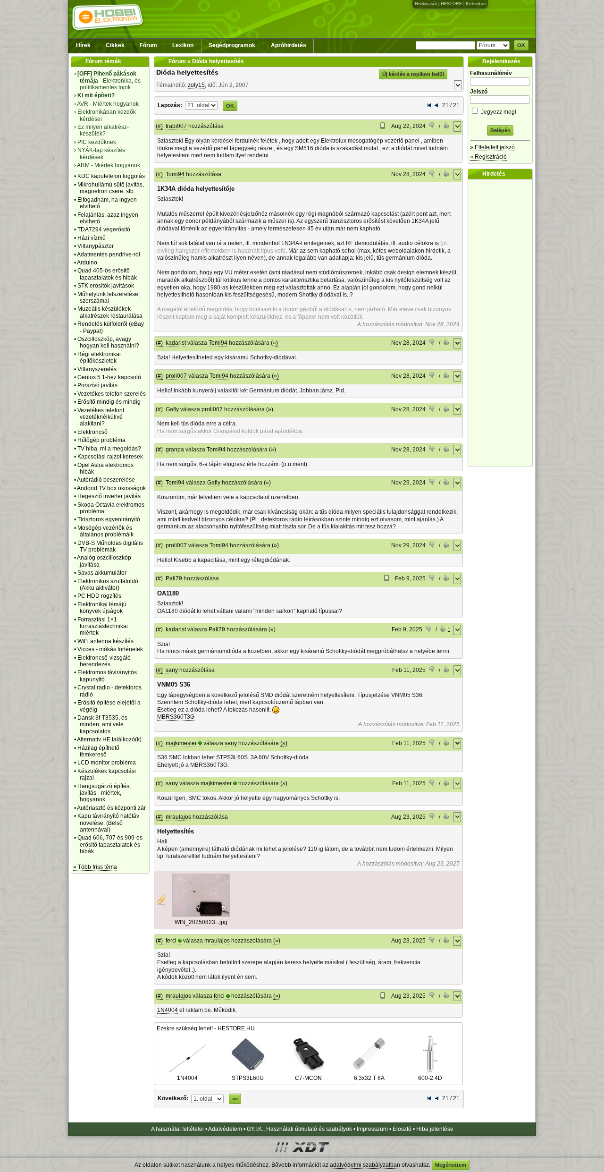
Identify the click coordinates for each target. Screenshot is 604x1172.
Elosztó (402, 1129)
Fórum (148, 45)
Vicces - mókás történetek (110, 649)
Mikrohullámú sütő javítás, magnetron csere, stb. (110, 188)
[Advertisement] (502, 323)
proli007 (176, 376)
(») (274, 343)
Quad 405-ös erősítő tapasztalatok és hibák (107, 273)
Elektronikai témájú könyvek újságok (101, 607)
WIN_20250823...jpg (201, 922)
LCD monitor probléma (106, 762)
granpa (175, 449)
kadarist (176, 343)
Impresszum (372, 1129)
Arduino (87, 262)
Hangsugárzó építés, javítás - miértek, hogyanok (104, 793)
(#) (159, 126)
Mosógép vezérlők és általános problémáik (105, 531)
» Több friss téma (95, 867)
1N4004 (167, 1010)
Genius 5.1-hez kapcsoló (109, 377)
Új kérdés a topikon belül (413, 74)
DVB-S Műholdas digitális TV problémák (110, 546)
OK (521, 45)
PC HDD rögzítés (99, 596)
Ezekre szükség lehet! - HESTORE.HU (206, 1028)
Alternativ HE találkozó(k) (109, 739)
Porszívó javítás (97, 385)
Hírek (83, 45)
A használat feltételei (177, 1129)
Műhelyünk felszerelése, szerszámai (108, 297)
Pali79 (174, 578)
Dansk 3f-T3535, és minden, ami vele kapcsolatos (102, 724)
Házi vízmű (91, 238)
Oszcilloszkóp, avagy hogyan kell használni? (108, 342)
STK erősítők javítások (105, 285)
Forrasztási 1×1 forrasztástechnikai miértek (102, 626)
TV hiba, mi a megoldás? (109, 448)
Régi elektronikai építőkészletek (99, 357)
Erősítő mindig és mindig (109, 402)
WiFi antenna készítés (105, 641)
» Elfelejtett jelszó (492, 147)
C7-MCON (308, 1078)
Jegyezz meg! (497, 112)
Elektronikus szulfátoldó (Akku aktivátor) (107, 584)
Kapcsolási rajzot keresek (110, 456)
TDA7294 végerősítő (103, 229)
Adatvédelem (225, 1129)
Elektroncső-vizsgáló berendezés (104, 661)
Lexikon (182, 45)
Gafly (172, 409)
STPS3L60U (248, 1078)
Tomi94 (175, 174)
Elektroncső (92, 432)
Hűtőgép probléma (101, 440)
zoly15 (196, 85)
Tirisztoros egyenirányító (108, 519)
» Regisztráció (488, 156)
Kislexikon (476, 3)
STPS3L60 (230, 757)
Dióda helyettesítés (187, 72)
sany (172, 670)
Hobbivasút (426, 3)
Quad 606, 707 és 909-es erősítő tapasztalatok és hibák (110, 844)
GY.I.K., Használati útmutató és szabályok (299, 1129)
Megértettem (450, 1165)
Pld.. (341, 390)
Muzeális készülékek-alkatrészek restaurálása (110, 312)
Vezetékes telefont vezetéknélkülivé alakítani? (100, 417)
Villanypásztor (95, 246)
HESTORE (451, 3)
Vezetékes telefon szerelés (111, 394)
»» (235, 1099)
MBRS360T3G (175, 716)
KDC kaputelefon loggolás (111, 176)
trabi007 (176, 126)
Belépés (500, 130)
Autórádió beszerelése (106, 479)
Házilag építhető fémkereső (98, 751)
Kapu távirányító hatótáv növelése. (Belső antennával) (108, 823)
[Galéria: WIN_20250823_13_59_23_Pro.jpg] (201, 915)
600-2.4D (430, 1078)
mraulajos (178, 817)
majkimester (181, 743)
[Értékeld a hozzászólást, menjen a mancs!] (432, 126)
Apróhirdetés (288, 45)
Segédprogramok (232, 45)
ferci (171, 940)
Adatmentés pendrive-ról (108, 254)
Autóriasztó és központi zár (111, 808)
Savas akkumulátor (101, 572)
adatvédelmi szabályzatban (365, 1165)
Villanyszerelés (97, 369)
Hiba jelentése (434, 1129)
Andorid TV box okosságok (111, 488)
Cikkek (115, 45)
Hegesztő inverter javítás (109, 496)
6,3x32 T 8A (369, 1078)
